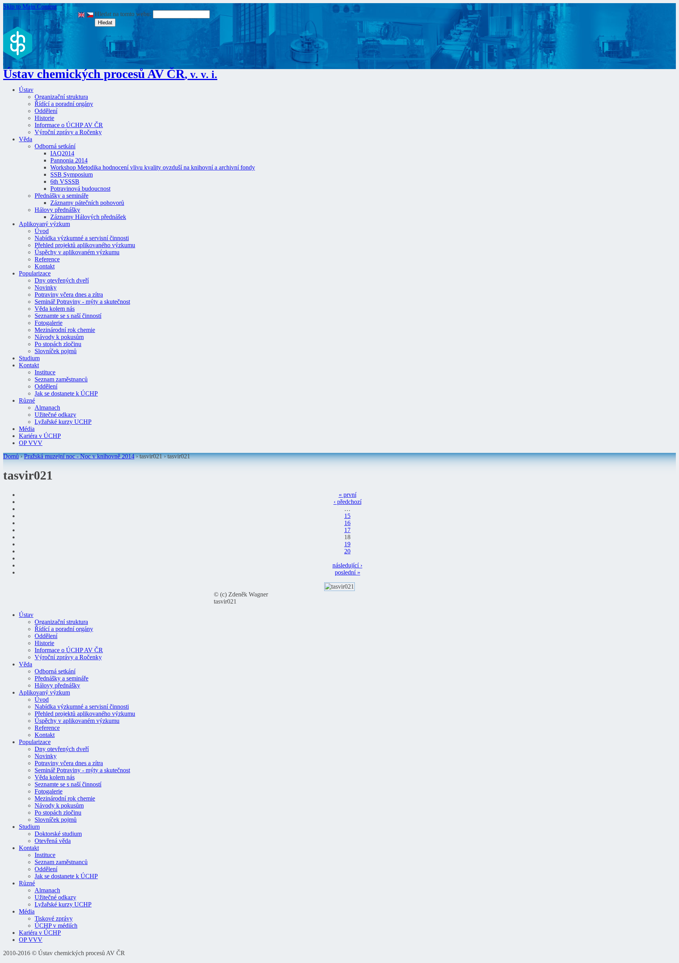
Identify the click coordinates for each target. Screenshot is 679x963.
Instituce (45, 372)
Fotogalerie (48, 322)
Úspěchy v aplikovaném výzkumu (77, 252)
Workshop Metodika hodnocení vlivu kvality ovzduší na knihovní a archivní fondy (152, 167)
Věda (25, 139)
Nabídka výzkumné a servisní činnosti (82, 238)
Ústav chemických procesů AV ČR (110, 74)
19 (347, 544)
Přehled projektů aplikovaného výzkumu (85, 245)
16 (347, 523)
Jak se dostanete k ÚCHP (66, 393)
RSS (67, 15)
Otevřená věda (53, 840)
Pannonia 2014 (69, 160)
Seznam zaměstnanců (61, 379)
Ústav (26, 89)
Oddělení (46, 111)
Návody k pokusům (59, 337)
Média (27, 428)
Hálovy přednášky (57, 209)
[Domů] (17, 57)
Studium (29, 358)
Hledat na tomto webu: (124, 14)
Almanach (47, 407)
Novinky (46, 287)
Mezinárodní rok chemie (65, 329)
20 (347, 551)
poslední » (347, 572)
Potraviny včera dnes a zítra (69, 294)
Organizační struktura (61, 96)
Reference (47, 259)
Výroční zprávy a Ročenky (68, 132)
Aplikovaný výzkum (44, 224)
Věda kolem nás (55, 308)
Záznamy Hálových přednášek (88, 216)
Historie (44, 118)
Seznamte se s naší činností (68, 315)
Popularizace (35, 273)
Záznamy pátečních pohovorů (87, 202)
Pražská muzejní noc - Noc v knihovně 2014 (79, 456)
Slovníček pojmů (56, 351)
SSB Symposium (71, 174)
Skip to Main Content (30, 6)
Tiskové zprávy (54, 918)
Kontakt (45, 266)
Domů (11, 456)
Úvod (42, 231)
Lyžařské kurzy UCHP (63, 421)
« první (347, 494)
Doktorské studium (58, 833)
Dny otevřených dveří (62, 280)
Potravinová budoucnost (80, 188)
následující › (347, 565)
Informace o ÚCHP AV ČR (69, 125)
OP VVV (30, 443)
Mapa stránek (40, 15)
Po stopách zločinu (58, 344)
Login (11, 15)
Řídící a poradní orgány (64, 103)
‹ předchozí (348, 501)
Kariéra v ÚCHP (40, 435)
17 (347, 530)
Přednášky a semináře (61, 195)
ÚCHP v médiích (56, 925)
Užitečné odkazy (55, 414)
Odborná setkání (55, 146)
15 (347, 516)
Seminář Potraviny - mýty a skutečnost (82, 301)
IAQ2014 (62, 153)
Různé (27, 400)
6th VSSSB (64, 181)
